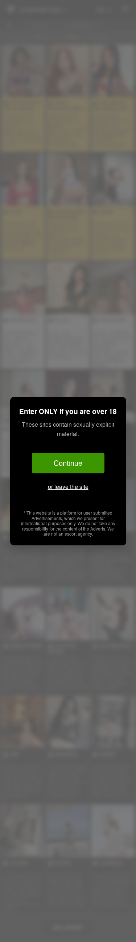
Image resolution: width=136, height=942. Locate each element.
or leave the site (68, 486)
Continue (68, 462)
